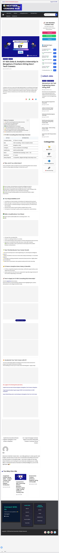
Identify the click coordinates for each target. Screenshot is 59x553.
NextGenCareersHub (13, 531)
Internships (5, 58)
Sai (10, 68)
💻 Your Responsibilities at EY (10, 124)
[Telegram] (36, 99)
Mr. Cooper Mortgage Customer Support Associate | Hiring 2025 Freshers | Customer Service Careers (30, 440)
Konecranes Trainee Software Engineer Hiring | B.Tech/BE (33, 479)
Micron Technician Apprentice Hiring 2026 (48, 102)
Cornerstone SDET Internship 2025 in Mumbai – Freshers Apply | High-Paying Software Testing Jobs (20, 487)
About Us (8, 16)
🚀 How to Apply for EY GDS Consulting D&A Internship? (16, 130)
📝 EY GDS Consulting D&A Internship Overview (14, 122)
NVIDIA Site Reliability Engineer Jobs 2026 (48, 115)
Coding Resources (24, 13)
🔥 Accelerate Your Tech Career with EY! (13, 131)
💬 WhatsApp (49, 36)
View (55, 49)
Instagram (7, 514)
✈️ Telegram (49, 39)
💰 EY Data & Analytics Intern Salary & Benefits (14, 129)
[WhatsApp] (29, 99)
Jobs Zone (8, 13)
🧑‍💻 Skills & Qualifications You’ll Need (12, 126)
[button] (11, 13)
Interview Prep (34, 13)
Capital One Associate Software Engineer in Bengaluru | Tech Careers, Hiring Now (20, 387)
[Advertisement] (20, 28)
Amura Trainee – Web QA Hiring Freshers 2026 (48, 128)
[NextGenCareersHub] (3, 15)
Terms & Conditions (27, 519)
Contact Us (14, 16)
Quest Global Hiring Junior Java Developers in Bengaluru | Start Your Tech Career (20, 394)
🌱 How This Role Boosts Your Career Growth (14, 127)
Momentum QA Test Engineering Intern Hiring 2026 (49, 85)
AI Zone (15, 13)
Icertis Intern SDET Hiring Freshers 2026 (49, 134)
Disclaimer (27, 515)
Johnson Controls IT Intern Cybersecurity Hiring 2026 (47, 108)
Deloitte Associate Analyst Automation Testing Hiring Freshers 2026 (47, 121)
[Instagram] (26, 99)
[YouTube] (33, 99)
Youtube (7, 516)
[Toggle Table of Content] (27, 120)
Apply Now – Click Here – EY (20, 320)
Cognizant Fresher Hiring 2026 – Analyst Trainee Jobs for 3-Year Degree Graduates (7, 480)
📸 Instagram (49, 32)
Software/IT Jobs (50, 80)
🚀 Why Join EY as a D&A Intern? (11, 123)
